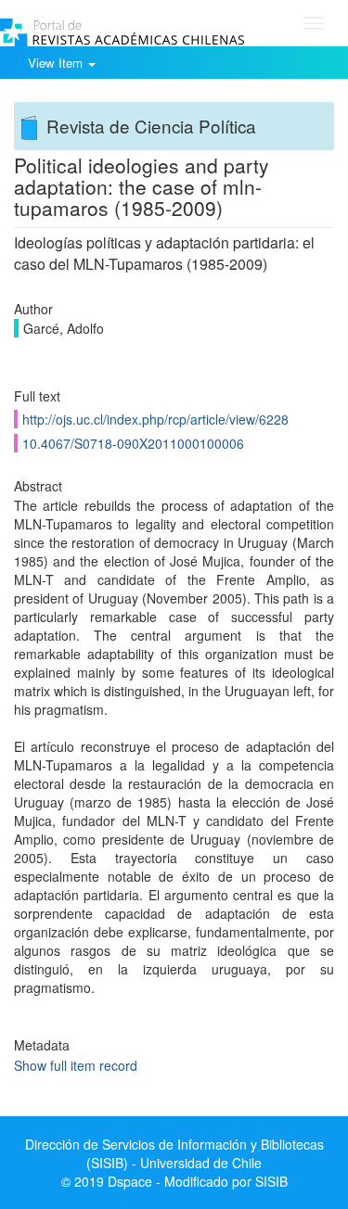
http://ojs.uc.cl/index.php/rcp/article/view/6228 (155, 419)
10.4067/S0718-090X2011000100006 (133, 443)
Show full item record (75, 1065)
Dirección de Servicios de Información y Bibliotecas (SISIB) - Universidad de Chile (174, 1153)
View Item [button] (57, 62)
